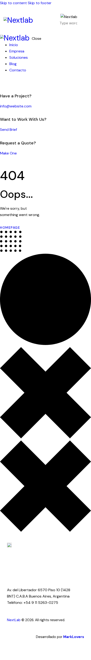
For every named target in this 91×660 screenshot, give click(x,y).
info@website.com (16, 106)
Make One (8, 153)
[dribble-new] (10, 82)
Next (11, 620)
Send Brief (8, 129)
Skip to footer (40, 2)
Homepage (10, 227)
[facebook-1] (2, 82)
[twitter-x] (6, 82)
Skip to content (13, 2)
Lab (18, 620)
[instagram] (15, 82)
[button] (85, 20)
